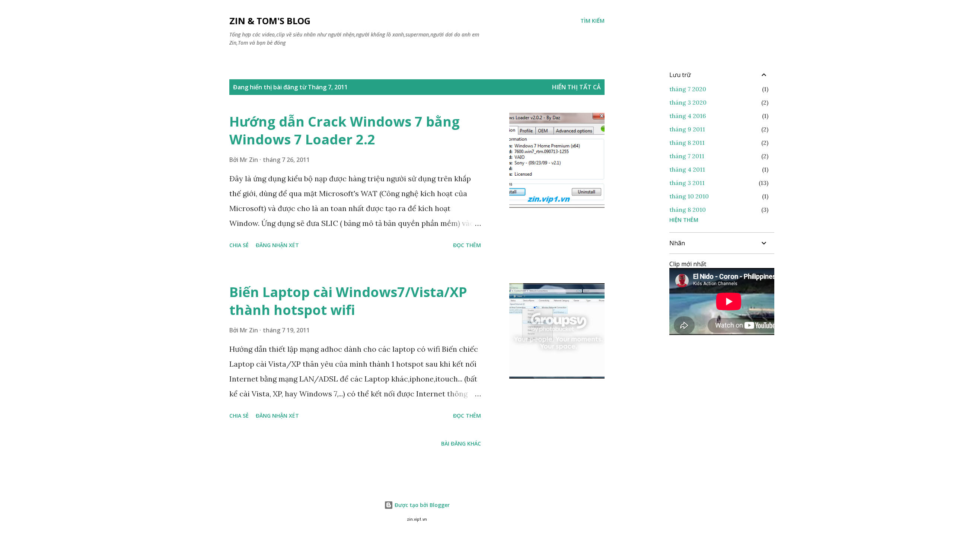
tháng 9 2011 (687, 129)
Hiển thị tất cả (576, 87)
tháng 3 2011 (687, 182)
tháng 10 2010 (689, 196)
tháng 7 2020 (687, 89)
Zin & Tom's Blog (269, 21)
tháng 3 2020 (688, 102)
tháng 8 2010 (687, 209)
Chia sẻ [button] (239, 245)
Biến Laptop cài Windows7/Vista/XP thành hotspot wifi (348, 301)
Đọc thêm (467, 245)
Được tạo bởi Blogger (421, 504)
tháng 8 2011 (687, 142)
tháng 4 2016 (687, 115)
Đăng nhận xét (277, 245)
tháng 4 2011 (687, 169)
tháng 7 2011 (686, 156)
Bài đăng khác (461, 443)
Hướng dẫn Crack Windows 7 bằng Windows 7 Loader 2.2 (344, 130)
